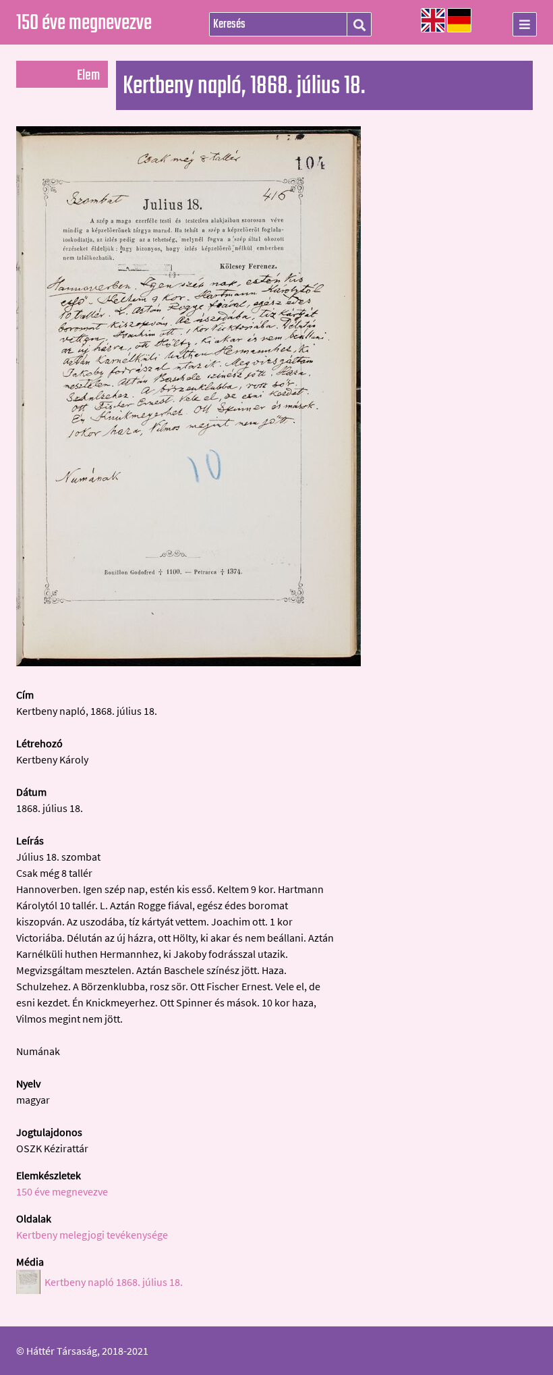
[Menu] (525, 24)
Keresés (359, 25)
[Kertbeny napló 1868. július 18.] (188, 662)
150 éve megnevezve (84, 24)
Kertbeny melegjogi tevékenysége (92, 1234)
